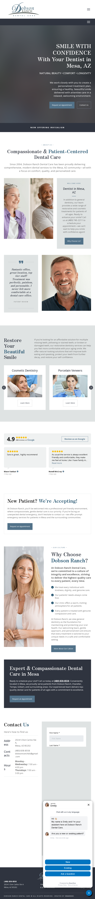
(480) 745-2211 (75, 220)
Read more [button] (57, 463)
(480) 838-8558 (22, 750)
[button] (61, 105)
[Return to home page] (23, 9)
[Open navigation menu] (88, 9)
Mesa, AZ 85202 (23, 745)
